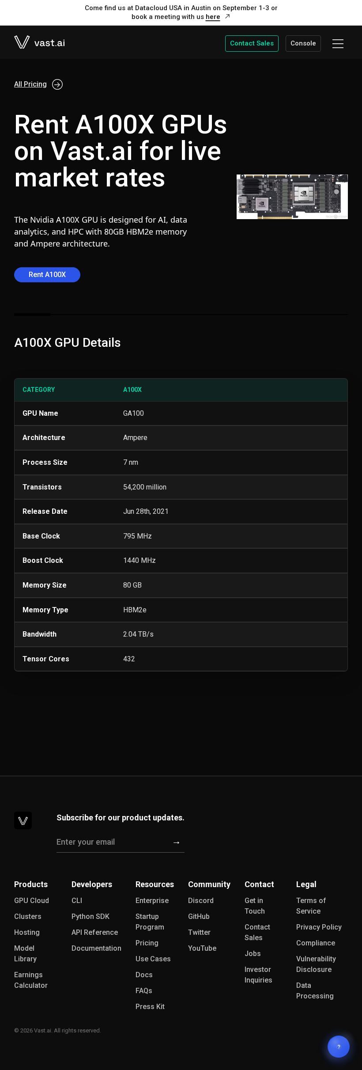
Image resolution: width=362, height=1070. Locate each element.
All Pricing (30, 84)
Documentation (96, 948)
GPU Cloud (31, 900)
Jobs (253, 953)
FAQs (144, 991)
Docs (144, 975)
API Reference (95, 932)
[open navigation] (338, 43)
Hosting (27, 932)
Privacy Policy (319, 927)
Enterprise (152, 900)
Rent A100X (47, 274)
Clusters (27, 916)
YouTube (202, 948)
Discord (201, 900)
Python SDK (90, 916)
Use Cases (153, 959)
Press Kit (150, 1006)
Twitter (199, 932)
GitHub (199, 916)
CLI (77, 900)
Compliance (315, 943)
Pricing (147, 943)
